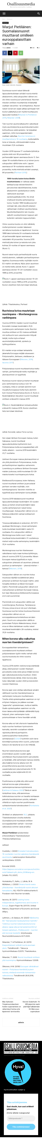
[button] (38, 13)
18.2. (25, 814)
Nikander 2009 (13, 118)
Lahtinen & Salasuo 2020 (13, 790)
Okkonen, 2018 (26, 359)
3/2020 (17, 739)
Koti (3, 19)
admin (8, 48)
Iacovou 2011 (7, 362)
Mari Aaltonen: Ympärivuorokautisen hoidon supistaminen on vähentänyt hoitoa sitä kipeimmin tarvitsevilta (11, 1007)
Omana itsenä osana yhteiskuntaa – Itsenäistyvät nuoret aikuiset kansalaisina (20, 887)
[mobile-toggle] (4, 13)
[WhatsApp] (20, 53)
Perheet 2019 (20, 172)
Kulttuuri (9, 19)
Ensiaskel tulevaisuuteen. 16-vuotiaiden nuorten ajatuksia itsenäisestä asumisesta (20, 854)
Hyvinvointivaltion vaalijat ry (14, 1090)
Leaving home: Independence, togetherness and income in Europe (20, 902)
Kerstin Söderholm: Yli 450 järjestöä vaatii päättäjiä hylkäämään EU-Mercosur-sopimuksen (31, 1007)
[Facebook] (4, 53)
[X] (10, 53)
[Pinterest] (15, 53)
